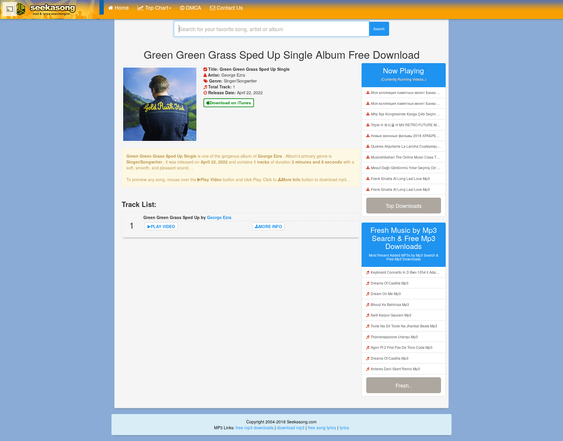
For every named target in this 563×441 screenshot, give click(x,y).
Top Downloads (404, 205)
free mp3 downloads (255, 427)
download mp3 (290, 427)
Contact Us (229, 7)
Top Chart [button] (156, 7)
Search (379, 28)
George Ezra (219, 217)
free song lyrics (322, 427)
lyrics (344, 427)
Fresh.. (404, 385)
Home (121, 7)
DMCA (192, 7)
